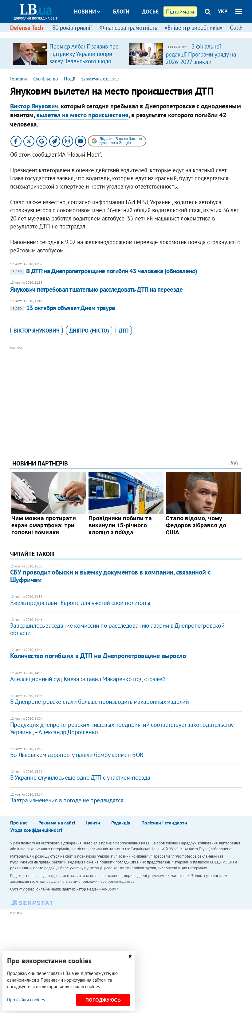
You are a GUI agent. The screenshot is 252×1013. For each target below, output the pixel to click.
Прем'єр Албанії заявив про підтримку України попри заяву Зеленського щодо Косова (84, 57)
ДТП (124, 330)
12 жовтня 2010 (94, 79)
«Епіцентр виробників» (193, 27)
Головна (18, 79)
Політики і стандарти (164, 823)
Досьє (150, 11)
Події (69, 79)
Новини (85, 11)
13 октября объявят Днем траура (64, 308)
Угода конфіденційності (36, 830)
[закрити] (130, 956)
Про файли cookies (26, 1000)
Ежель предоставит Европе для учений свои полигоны (80, 603)
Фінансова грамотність (128, 27)
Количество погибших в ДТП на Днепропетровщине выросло (98, 655)
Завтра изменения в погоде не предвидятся (67, 800)
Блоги (121, 11)
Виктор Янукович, (34, 106)
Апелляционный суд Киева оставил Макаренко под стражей (88, 679)
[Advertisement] (126, 395)
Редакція (120, 823)
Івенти (93, 823)
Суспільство (45, 79)
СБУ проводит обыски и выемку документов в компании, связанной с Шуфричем (110, 576)
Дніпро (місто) (89, 330)
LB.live (131, 34)
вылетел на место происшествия (82, 115)
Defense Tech (26, 27)
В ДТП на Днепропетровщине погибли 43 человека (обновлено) (105, 271)
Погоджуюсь (103, 1000)
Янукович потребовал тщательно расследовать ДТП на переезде (96, 289)
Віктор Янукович (37, 330)
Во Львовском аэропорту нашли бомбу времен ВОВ (77, 755)
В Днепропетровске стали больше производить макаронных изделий (99, 702)
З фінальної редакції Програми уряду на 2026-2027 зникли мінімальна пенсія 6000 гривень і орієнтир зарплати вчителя (201, 65)
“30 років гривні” (71, 27)
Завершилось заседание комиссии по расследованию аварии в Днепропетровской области (117, 629)
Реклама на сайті (56, 823)
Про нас (18, 823)
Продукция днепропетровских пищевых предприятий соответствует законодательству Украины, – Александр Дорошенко (121, 728)
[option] (68, 53)
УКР (222, 11)
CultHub (240, 27)
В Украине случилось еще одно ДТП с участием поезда (80, 777)
